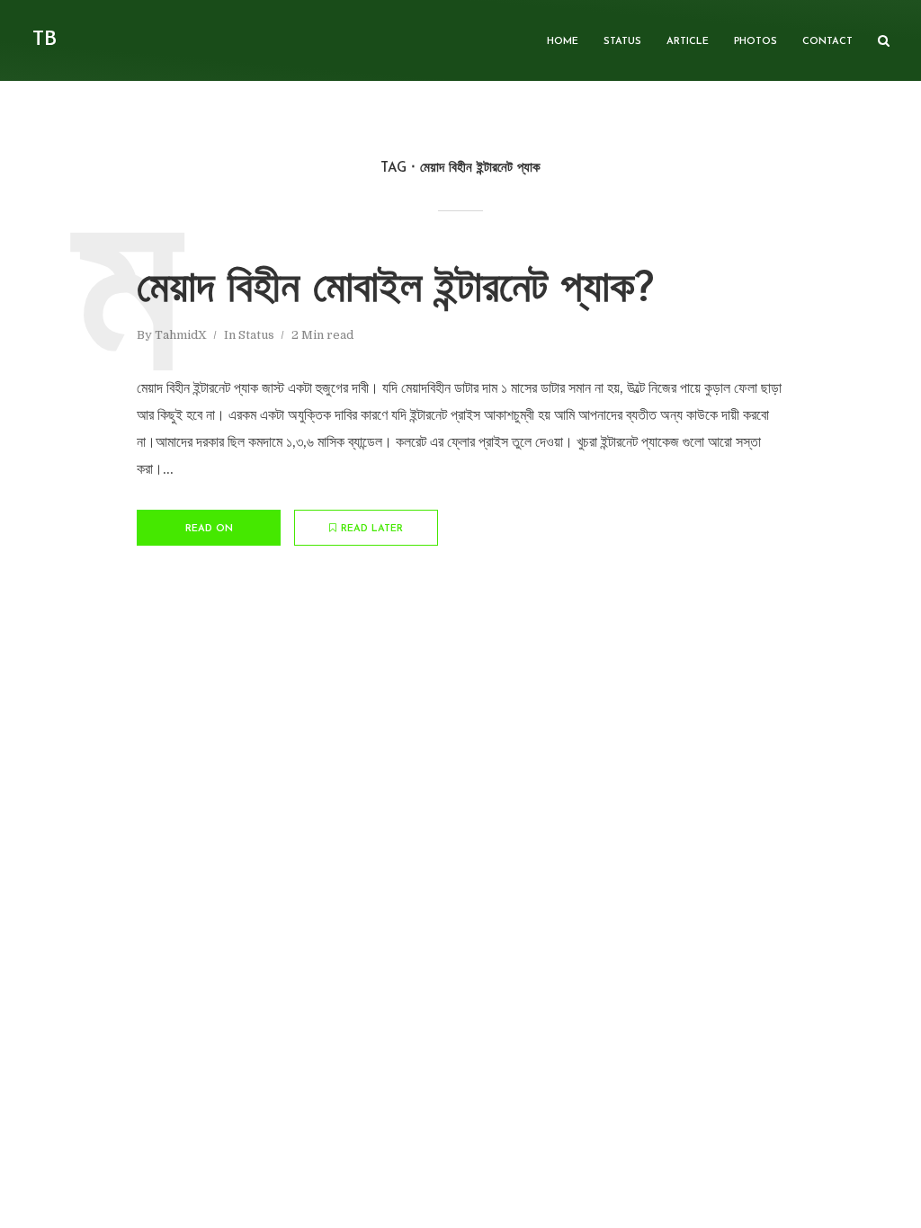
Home (562, 42)
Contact (827, 42)
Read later (372, 529)
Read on (209, 529)
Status (622, 42)
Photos (755, 42)
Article (687, 42)
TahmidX (181, 335)
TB (44, 40)
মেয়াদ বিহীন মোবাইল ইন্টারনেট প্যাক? (395, 290)
